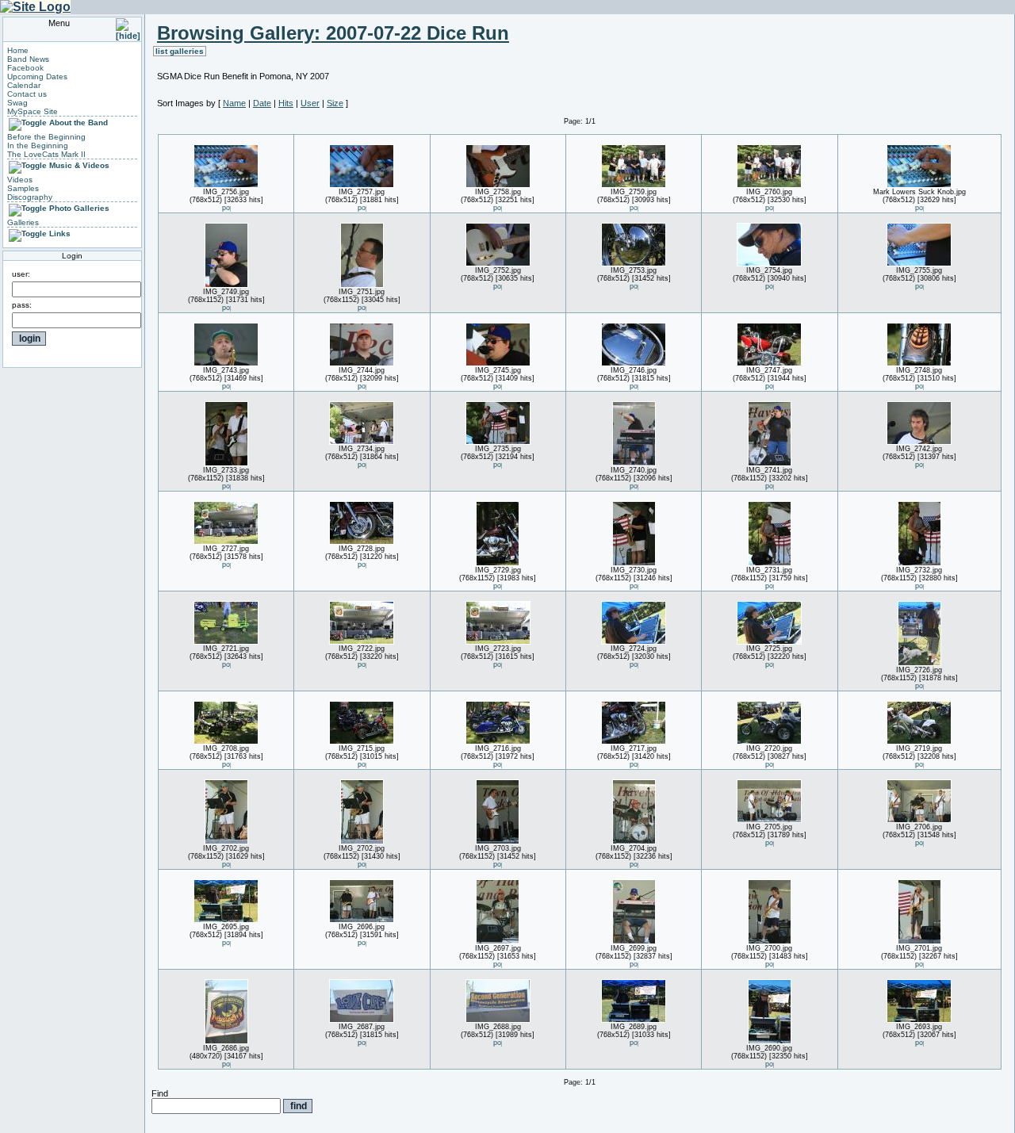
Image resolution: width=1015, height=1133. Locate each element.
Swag (17, 102)
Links (60, 233)
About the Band (78, 122)
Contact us (27, 94)
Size (335, 103)
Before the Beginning (46, 136)
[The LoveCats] (35, 6)
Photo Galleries (79, 208)
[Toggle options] (28, 122)
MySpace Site (32, 111)
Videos (20, 179)
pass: (22, 304)
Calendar (23, 85)
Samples (23, 188)
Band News (28, 59)
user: (21, 274)
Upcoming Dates (37, 76)
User (310, 103)
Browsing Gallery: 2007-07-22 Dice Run (333, 33)
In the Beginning (37, 145)
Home (18, 50)
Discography (29, 197)
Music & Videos (79, 165)
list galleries (179, 51)
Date (262, 103)
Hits (285, 103)
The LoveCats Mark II (46, 154)
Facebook (25, 67)
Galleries (23, 222)
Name (234, 103)
